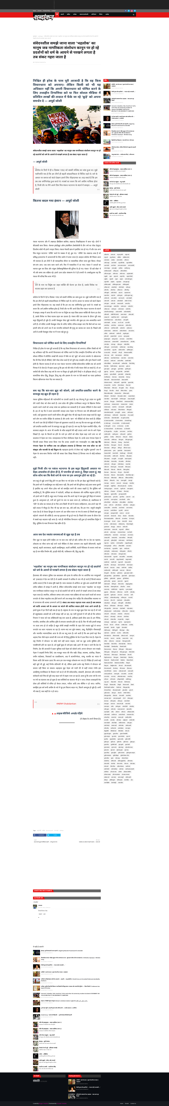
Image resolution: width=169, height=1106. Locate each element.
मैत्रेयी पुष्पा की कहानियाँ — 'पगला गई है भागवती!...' (53, 965)
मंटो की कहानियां (120, 543)
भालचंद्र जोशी (106, 537)
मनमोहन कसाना (115, 551)
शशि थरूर (106, 679)
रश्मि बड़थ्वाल (112, 606)
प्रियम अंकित (131, 516)
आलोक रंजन (115, 331)
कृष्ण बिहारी (126, 371)
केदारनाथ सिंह (121, 377)
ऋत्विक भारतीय (122, 350)
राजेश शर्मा (106, 619)
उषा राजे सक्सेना (114, 347)
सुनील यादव (125, 742)
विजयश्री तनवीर (123, 646)
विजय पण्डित (114, 644)
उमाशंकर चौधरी (115, 341)
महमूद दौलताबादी (120, 559)
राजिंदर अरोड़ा (125, 611)
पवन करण (116, 488)
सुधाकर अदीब (120, 739)
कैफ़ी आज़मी (106, 380)
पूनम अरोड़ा (115, 497)
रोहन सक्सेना (124, 627)
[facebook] (126, 11)
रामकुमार (127, 619)
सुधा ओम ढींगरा (121, 736)
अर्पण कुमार (106, 303)
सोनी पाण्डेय (130, 761)
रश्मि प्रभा (106, 606)
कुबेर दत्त (128, 366)
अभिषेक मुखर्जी (126, 284)
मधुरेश (121, 548)
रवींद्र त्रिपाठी (119, 600)
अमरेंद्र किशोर (114, 287)
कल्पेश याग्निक (120, 361)
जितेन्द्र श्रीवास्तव (121, 410)
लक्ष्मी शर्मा (113, 633)
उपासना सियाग (129, 339)
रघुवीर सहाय (113, 595)
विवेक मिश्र (131, 657)
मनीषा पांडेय (106, 554)
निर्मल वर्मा (113, 469)
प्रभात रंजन (106, 510)
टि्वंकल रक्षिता (123, 415)
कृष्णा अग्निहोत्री (113, 374)
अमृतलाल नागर (127, 292)
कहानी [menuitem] (62, 14)
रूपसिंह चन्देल (124, 625)
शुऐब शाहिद (125, 690)
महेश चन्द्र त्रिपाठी (121, 565)
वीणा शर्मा (121, 665)
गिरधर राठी (128, 385)
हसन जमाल (113, 777)
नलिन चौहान (128, 461)
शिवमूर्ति (119, 684)
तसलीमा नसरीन (107, 434)
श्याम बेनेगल (128, 695)
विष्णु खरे (128, 663)
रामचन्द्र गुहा (106, 622)
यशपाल (128, 586)
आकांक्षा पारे (106, 317)
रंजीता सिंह (132, 592)
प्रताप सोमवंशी (122, 499)
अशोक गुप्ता (114, 309)
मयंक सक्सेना (129, 557)
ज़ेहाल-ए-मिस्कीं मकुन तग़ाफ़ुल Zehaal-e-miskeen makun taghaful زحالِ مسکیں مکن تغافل (64, 1001)
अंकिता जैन (106, 254)
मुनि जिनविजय (126, 578)
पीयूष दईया (106, 494)
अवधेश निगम (116, 306)
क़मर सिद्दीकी (106, 782)
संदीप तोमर (113, 709)
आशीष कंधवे (111, 333)
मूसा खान (114, 581)
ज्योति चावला (130, 412)
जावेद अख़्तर (113, 410)
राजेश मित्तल (126, 616)
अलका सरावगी (120, 303)
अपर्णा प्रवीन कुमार (128, 279)
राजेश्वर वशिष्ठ (113, 619)
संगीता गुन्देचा (113, 701)
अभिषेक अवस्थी (107, 284)
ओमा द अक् (106, 355)
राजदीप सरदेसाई (116, 611)
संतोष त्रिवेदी (125, 706)
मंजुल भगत (106, 543)
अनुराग (116, 279)
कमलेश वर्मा (113, 361)
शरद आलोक (123, 674)
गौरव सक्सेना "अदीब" (122, 396)
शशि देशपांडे (112, 679)
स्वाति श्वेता (121, 769)
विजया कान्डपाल (107, 649)
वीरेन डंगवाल (122, 668)
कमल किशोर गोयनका (115, 358)
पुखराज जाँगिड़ (114, 494)
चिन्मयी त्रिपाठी (119, 401)
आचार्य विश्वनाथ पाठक (108, 320)
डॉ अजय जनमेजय (119, 420)
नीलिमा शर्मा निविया (129, 478)
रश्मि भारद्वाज (120, 606)
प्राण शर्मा (127, 513)
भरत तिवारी (129, 532)
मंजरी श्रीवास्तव (129, 540)
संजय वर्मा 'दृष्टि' (120, 704)
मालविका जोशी (107, 570)
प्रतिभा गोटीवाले (107, 502)
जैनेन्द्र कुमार (129, 410)
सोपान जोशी (106, 763)
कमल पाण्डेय (130, 358)
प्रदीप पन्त (111, 505)
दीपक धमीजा (126, 445)
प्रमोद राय (126, 510)
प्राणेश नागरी (106, 516)
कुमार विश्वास (120, 369)
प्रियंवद (119, 516)
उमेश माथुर (113, 344)
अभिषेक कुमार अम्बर (117, 284)
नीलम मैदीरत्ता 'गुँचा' (130, 475)
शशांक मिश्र (130, 676)
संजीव (112, 706)
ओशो (112, 355)
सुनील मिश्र (119, 742)
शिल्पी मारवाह (127, 682)
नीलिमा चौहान (114, 478)
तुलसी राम (129, 434)
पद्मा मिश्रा (130, 486)
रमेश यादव (106, 600)
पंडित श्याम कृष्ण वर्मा (122, 486)
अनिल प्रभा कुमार (107, 273)
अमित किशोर (121, 287)
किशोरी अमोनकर (114, 366)
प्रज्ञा (133, 497)
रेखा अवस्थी (106, 627)
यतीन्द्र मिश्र (123, 586)
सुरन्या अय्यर (114, 747)
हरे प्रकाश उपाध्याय (125, 774)
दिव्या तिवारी (126, 442)
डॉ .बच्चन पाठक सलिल (108, 420)
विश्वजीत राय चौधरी (114, 660)
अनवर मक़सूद (107, 268)
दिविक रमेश (114, 442)
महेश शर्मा (106, 567)
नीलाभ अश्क (106, 478)
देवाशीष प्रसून (122, 453)
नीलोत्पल (106, 480)
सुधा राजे (128, 736)
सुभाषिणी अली (113, 744)
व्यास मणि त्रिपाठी (107, 671)
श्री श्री (124, 698)
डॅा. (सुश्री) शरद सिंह (125, 418)
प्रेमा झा (130, 521)
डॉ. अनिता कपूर (107, 423)
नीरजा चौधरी (126, 472)
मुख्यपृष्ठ (35, 36)
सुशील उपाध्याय (121, 753)
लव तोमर (119, 633)
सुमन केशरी (127, 744)
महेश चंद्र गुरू (113, 565)
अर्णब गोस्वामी (120, 301)
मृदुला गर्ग (126, 581)
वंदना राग (112, 638)
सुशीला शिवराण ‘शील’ (125, 755)
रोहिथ (128, 630)
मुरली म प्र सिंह (107, 581)
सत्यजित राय (114, 714)
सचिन (112, 712)
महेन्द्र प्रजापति (127, 562)
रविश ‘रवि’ (113, 600)
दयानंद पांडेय (106, 439)
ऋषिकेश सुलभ (130, 350)
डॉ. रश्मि (127, 426)
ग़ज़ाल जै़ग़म (120, 782)
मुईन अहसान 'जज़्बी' (128, 573)
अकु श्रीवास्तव (112, 257)
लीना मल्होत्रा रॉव (107, 635)
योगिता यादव (119, 592)
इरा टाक (120, 336)
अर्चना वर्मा (113, 301)
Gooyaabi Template (62, 1103)
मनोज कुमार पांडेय (122, 554)
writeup (40, 36)
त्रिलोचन (130, 437)
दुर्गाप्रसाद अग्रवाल (107, 450)
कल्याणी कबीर (128, 361)
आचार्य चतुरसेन (124, 317)
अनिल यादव (115, 273)
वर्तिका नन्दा (111, 641)
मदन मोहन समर (107, 548)
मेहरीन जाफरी (107, 584)
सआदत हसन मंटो (121, 709)
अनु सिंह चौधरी (130, 273)
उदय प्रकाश (122, 339)
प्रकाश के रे (128, 497)
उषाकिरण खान (122, 347)
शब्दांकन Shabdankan (66, 704)
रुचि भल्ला (117, 625)
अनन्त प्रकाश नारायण (122, 265)
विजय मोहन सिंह (122, 644)
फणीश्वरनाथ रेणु (121, 524)
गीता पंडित (112, 390)
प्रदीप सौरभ (125, 505)
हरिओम (120, 772)
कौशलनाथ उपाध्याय (108, 382)
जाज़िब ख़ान (106, 410)
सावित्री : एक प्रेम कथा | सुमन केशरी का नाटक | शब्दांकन (54, 972)
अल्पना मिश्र (127, 303)
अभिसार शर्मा (106, 287)
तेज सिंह (112, 437)
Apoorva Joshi (49, 830)
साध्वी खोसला (120, 728)
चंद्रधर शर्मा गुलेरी (114, 399)
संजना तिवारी (126, 701)
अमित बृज (128, 287)
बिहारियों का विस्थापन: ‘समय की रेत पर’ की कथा (123, 140)
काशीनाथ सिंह (124, 363)
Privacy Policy (46, 11)
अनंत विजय (113, 265)
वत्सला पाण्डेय (125, 638)
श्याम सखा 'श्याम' (107, 698)
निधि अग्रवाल (127, 467)
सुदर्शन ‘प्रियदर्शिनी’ (124, 733)
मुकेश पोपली (124, 576)
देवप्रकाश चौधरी (107, 453)
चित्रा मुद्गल (112, 401)
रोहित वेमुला (122, 630)
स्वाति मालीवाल (114, 769)
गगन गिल (114, 385)
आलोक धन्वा (129, 328)
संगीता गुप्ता (120, 701)
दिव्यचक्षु (120, 442)
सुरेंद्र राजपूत (121, 747)
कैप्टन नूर (128, 377)
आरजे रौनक (113, 325)
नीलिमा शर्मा (121, 478)
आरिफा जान (106, 328)
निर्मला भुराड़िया (126, 469)
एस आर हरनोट (107, 352)
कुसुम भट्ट (106, 371)
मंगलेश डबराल (121, 540)
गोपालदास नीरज (118, 393)
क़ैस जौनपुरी (113, 782)
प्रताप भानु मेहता (114, 499)
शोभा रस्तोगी (121, 695)
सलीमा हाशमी (128, 725)
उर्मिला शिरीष (126, 344)
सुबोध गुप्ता (132, 742)
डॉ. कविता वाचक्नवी (125, 423)
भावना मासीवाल (122, 537)
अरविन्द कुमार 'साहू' (128, 295)
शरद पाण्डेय (106, 676)
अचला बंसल (106, 260)
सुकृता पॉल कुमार (107, 733)
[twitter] (129, 11)
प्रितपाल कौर (113, 516)
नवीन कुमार (113, 464)
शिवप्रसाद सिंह (112, 684)
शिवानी (132, 684)
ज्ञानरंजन (123, 412)
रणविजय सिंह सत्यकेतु (114, 597)
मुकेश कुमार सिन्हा (107, 576)
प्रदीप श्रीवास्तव (118, 505)
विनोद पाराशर (107, 655)
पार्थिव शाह (106, 491)
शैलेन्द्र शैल (115, 695)
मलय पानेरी (112, 559)
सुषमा (112, 758)
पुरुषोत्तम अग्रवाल (107, 497)
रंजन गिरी (126, 592)
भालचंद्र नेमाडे (114, 537)
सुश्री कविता (106, 758)
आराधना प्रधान (120, 325)
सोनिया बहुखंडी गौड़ (121, 761)
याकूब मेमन (121, 589)
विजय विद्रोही (106, 646)
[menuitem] (57, 14)
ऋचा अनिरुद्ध (130, 347)
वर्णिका (105, 641)
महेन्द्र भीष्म (106, 565)
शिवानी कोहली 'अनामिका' (109, 687)
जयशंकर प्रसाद (107, 407)
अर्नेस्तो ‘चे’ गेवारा (128, 301)
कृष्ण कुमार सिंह (119, 371)
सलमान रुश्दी (114, 725)
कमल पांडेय (123, 358)
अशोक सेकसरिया (127, 312)
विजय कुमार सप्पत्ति (126, 641)
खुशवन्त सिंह (130, 382)
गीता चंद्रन (132, 388)
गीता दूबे (105, 390)
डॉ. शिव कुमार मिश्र (108, 431)
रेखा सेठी (112, 627)
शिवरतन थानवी (126, 684)
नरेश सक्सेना (121, 461)
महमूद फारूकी (128, 559)
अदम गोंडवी (106, 265)
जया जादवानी (121, 407)
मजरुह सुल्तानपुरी (107, 546)
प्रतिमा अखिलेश (123, 502)
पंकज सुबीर (106, 486)
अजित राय (126, 260)
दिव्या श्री (120, 445)
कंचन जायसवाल (118, 355)
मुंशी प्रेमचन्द (119, 573)
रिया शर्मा (106, 625)
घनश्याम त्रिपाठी (131, 396)
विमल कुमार (116, 657)
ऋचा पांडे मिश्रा (107, 350)
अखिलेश (119, 257)
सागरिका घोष (113, 728)
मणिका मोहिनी (121, 546)
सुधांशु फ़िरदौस (113, 739)
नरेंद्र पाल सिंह (114, 461)
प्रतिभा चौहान (115, 502)
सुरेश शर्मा (113, 750)
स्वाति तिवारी (106, 769)
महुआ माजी (120, 562)
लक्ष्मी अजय (106, 633)
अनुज (110, 276)
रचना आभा (120, 595)
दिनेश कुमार (121, 439)
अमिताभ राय (119, 290)
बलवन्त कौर (114, 529)
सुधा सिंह (106, 739)
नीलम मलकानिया (120, 475)
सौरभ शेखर (132, 763)
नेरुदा (118, 480)
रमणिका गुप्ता (123, 597)
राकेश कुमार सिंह (107, 608)
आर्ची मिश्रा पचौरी (114, 328)
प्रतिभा (128, 499)
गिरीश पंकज (114, 388)
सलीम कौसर (121, 725)
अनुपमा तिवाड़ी (129, 276)
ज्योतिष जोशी (115, 415)
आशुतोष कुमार (126, 333)
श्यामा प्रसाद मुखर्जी (117, 698)
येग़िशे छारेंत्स (112, 592)
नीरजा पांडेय (106, 475)
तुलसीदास (106, 437)
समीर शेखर (119, 720)
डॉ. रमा (113, 426)
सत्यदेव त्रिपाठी (122, 714)
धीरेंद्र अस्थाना (129, 456)
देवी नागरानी (129, 453)
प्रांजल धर (122, 513)
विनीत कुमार (121, 649)
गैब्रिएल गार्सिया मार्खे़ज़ (108, 393)
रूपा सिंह (131, 625)
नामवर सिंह (128, 464)
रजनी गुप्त (106, 597)
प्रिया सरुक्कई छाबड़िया (108, 518)
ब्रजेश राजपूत (113, 532)
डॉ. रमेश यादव (120, 426)
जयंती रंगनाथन (107, 404)
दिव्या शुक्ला (113, 445)
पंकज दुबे (130, 480)
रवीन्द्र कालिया (127, 600)
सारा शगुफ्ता (128, 728)
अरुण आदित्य (113, 298)
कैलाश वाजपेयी (125, 380)
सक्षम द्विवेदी (106, 712)
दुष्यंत (114, 450)
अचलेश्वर (113, 260)
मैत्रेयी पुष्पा (114, 584)
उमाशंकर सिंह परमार (124, 341)
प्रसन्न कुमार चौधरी (114, 513)
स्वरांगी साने (128, 766)
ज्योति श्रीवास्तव (107, 415)
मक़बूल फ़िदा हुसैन (128, 543)
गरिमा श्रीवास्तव (121, 385)
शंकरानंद (115, 671)
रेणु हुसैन (118, 627)
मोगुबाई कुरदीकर (129, 584)
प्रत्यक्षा (105, 505)
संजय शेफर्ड (127, 704)
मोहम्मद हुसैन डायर (114, 586)
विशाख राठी (106, 660)
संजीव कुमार (118, 706)
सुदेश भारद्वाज (107, 736)
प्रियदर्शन (124, 516)
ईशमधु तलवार (115, 339)
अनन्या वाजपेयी (131, 265)
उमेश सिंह (132, 341)
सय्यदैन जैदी (131, 720)
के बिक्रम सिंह (127, 374)
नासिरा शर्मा (106, 467)
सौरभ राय (126, 763)
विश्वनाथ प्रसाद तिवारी (108, 663)
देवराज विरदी (115, 453)
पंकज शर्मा (119, 483)
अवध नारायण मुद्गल (108, 306)
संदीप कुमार (106, 709)
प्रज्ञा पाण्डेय (106, 499)
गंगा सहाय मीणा (107, 385)
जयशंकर (131, 404)
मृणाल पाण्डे (120, 581)
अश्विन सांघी (106, 314)
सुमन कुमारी (121, 744)
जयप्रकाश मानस (124, 404)
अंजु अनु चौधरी (120, 254)
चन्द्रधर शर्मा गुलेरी (131, 399)
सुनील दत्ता (113, 742)
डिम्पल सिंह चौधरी (115, 418)
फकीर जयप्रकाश (113, 524)
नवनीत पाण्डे (106, 464)
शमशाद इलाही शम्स (108, 674)
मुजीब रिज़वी (112, 578)
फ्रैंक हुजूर (113, 527)
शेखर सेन (119, 693)
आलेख (43, 830)
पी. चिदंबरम (119, 491)
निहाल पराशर (113, 472)
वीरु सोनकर (115, 668)
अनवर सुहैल (114, 268)
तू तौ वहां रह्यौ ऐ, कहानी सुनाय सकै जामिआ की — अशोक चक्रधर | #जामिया (59, 1008)
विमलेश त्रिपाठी (123, 657)
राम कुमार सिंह (120, 619)
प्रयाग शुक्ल (106, 513)
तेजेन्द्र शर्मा (125, 437)
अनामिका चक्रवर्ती (107, 271)
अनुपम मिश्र (122, 276)
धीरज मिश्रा (122, 456)
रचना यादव (126, 595)
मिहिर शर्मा (128, 570)
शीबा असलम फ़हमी (116, 690)
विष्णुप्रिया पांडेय (113, 665)
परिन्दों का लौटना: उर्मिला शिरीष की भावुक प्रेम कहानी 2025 (124, 148)
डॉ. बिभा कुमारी (107, 426)
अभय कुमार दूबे (126, 282)
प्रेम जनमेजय (124, 518)
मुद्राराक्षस (119, 578)
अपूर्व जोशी (39, 830)
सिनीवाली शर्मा (113, 731)
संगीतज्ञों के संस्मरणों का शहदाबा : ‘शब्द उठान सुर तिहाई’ (123, 99)
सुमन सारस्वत (106, 747)
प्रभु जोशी (120, 510)
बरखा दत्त (119, 527)
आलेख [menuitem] (107, 14)
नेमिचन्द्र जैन (112, 480)
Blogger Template (43, 1103)
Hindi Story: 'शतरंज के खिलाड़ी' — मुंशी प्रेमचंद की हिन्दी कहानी (56, 1015)
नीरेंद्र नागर (113, 475)
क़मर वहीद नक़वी (116, 363)
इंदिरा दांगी (106, 336)
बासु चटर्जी (121, 529)
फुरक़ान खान (106, 527)
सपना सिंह (112, 720)
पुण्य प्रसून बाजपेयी (122, 494)
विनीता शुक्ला (106, 652)
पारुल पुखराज (130, 488)
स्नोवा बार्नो (106, 766)
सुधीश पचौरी (127, 739)
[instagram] (132, 11)
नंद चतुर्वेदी (114, 459)
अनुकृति (105, 276)
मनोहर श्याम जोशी (107, 557)
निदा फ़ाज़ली (120, 467)
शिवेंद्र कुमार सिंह (126, 687)
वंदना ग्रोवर (106, 638)
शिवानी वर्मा (119, 687)
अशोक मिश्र (128, 309)
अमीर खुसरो (106, 292)
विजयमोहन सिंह (115, 646)
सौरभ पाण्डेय (119, 763)
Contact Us (133, 1103)
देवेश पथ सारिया (107, 456)
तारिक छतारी (122, 434)
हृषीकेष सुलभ (112, 780)
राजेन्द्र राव (106, 616)
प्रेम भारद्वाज (131, 518)
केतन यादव (114, 377)
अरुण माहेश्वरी (129, 298)
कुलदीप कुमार (128, 369)
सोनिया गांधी (113, 761)
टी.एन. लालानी (130, 415)
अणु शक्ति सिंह (121, 263)
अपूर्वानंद (112, 282)
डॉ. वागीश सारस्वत (118, 429)
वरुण (131, 638)
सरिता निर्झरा (114, 723)
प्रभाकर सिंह (114, 508)
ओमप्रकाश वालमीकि (128, 352)
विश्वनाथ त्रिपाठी (130, 660)
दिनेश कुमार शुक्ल (128, 439)
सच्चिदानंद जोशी (130, 712)
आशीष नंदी (119, 333)
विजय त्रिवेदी (106, 644)
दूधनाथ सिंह (120, 450)
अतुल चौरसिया (129, 263)
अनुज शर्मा (116, 276)
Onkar (40, 905)
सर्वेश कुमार (129, 723)
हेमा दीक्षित (126, 780)
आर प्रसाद (114, 322)
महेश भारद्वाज (129, 565)
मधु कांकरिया (115, 548)
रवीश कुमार (114, 603)
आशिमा (105, 333)
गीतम (127, 388)
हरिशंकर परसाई (107, 774)
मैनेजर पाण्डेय (121, 584)
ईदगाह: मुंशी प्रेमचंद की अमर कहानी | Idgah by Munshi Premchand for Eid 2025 (62, 951)
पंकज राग (113, 483)
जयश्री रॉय (114, 407)
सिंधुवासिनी (106, 731)
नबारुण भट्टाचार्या (128, 459)
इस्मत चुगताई (126, 336)
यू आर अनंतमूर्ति (129, 589)
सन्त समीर (106, 720)
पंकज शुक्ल (125, 483)
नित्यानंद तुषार (113, 467)
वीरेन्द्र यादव (129, 668)
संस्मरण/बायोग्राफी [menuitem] (84, 14)
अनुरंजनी (111, 279)
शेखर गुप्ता (114, 693)
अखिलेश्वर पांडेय (126, 257)
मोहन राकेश (106, 586)
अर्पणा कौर (113, 303)
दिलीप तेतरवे (106, 442)
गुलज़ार (130, 390)
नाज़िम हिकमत (121, 464)
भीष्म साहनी (129, 537)
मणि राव (114, 546)
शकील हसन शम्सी (122, 671)
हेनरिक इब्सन (119, 780)
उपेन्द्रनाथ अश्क (107, 341)
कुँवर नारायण (121, 366)
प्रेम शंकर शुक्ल (107, 521)
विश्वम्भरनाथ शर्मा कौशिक (119, 663)
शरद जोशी (130, 674)
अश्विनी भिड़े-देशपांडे (115, 314)
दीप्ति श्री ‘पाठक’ (127, 448)
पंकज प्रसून (106, 483)
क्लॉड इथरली (116, 382)
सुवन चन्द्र (126, 750)
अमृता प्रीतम (106, 295)
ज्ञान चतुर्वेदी (117, 412)
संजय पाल (113, 704)
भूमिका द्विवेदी (114, 540)
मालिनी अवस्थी (115, 570)
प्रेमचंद (119, 521)
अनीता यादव (122, 273)
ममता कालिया (122, 557)
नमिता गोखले (106, 461)
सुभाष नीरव (106, 744)
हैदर (132, 780)
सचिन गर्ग (117, 712)
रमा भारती (130, 597)
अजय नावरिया (119, 260)
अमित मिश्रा (113, 290)
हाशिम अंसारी (128, 777)
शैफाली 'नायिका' (127, 693)
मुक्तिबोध (106, 578)
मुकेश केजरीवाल (116, 576)
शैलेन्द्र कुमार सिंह (107, 695)
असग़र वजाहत (123, 314)
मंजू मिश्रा (112, 543)
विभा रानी (129, 655)
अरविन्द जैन (106, 298)
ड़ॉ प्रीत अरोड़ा (107, 418)
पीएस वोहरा (126, 491)
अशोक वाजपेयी (119, 312)
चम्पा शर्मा (106, 401)
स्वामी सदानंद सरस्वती (130, 769)
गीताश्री (117, 390)
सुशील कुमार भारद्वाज (130, 753)
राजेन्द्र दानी (106, 614)
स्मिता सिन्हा (112, 766)
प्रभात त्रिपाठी (121, 508)
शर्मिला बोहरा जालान (121, 676)
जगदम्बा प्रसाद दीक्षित (129, 401)
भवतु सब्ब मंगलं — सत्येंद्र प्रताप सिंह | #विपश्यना (123, 154)
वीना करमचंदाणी (128, 665)
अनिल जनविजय (124, 271)
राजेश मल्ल (119, 616)
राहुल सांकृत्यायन (127, 622)
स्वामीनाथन (106, 772)
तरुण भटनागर (122, 431)
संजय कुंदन (106, 704)
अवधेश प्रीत (130, 306)
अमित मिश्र (106, 290)
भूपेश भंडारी (106, 540)
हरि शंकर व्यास (113, 772)
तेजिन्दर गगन (118, 437)
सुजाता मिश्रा (115, 733)
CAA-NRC (56, 830)
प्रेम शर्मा (113, 521)
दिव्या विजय (106, 445)
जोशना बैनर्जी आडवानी (108, 412)
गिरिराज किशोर (107, 388)
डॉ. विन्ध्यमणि (127, 429)
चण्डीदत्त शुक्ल (123, 399)
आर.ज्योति (127, 322)
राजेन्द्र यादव (126, 614)
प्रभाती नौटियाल (114, 510)
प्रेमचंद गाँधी (124, 521)
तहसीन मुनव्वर (115, 434)
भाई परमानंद (115, 535)
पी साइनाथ (113, 491)
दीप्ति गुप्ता (114, 448)
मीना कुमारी (106, 573)
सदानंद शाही (120, 717)
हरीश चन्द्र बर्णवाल (116, 774)
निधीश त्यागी (106, 469)
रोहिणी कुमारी (115, 630)
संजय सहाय (106, 706)
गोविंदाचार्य (106, 396)
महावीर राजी (113, 562)
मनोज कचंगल (113, 554)
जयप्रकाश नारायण (115, 404)
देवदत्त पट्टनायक (127, 450)
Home (34, 11)
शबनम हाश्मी (130, 671)
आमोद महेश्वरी (107, 322)
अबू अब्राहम (118, 282)
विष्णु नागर (106, 665)
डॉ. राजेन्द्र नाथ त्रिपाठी (108, 429)
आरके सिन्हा (106, 325)
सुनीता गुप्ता (106, 742)
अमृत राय (120, 292)
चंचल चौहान (106, 399)
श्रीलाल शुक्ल (130, 698)
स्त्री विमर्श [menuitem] (93, 14)
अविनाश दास (106, 309)
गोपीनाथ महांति (126, 393)
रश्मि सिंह (127, 606)
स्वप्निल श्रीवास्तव (120, 766)
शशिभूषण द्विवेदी (120, 679)
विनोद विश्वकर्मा (123, 655)
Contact (54, 11)
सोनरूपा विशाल (125, 758)
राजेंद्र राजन (132, 611)
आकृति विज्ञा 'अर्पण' (115, 317)
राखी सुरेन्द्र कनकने (107, 611)
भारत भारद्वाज (123, 535)
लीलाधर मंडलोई (116, 635)
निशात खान (106, 472)
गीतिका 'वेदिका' (124, 390)
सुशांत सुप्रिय (113, 753)
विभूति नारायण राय (107, 657)
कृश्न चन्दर (112, 371)
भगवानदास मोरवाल (121, 532)
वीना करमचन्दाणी (107, 668)
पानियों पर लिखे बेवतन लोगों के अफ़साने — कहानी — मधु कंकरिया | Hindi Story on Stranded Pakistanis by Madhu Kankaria (70, 980)
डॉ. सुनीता (116, 431)
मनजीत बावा (126, 548)
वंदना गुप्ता (132, 635)
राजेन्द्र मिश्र (120, 614)
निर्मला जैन (119, 469)
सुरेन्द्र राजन (106, 750)
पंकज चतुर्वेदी (123, 480)
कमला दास (106, 361)
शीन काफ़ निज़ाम (107, 690)
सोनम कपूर (117, 758)
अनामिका (120, 268)
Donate (39, 11)
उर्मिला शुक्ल (106, 347)
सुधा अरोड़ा (114, 736)
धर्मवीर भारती (115, 456)
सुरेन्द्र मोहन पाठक (129, 747)
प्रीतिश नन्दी (118, 518)
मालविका (130, 567)
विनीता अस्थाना (129, 649)
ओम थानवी (114, 352)
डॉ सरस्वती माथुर (128, 420)
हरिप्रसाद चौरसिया (127, 772)
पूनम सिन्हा (122, 497)
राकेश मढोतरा (129, 608)
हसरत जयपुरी (120, 777)
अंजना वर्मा (113, 254)
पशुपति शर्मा (122, 488)
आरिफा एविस (128, 325)
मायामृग (118, 567)
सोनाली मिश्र (106, 761)
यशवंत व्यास (106, 589)
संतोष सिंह (132, 706)
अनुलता (121, 279)
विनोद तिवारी (131, 652)
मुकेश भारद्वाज (131, 576)
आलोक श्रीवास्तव (123, 331)
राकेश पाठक (115, 608)
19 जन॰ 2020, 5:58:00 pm (44, 907)
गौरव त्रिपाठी (113, 396)
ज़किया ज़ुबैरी (128, 407)
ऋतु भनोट (114, 350)
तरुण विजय (129, 431)
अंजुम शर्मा (127, 254)
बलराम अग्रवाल (107, 529)
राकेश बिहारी (122, 608)
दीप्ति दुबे (119, 448)
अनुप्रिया (105, 279)
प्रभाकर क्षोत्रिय (107, 508)
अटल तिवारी (113, 263)
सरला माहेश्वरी (107, 723)
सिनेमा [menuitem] (100, 14)
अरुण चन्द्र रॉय (121, 298)
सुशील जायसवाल (107, 755)
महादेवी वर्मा (106, 562)
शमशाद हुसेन (116, 674)
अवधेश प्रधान (123, 306)
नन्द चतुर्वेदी (120, 459)
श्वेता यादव (106, 701)
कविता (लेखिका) (107, 363)
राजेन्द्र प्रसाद (113, 614)
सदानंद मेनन (113, 717)
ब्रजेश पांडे (106, 532)
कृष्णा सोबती (120, 374)
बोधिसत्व (127, 529)
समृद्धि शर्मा (125, 720)
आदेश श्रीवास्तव (118, 320)
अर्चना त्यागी (106, 301)
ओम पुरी (120, 352)
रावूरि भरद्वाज (113, 622)
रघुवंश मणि (106, 595)
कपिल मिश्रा (126, 355)
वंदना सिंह (118, 638)
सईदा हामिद (129, 709)
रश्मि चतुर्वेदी (120, 603)
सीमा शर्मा (127, 731)
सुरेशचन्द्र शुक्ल (119, 750)
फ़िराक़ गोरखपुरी (130, 524)
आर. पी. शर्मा (120, 322)
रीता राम (111, 625)
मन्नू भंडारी (115, 557)
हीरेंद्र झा (105, 780)
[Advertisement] (84, 5)
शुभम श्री (131, 690)
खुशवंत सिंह (123, 382)
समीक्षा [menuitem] (74, 14)
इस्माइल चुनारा (107, 339)
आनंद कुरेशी (125, 320)
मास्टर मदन (122, 570)
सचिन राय (123, 712)
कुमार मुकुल (113, 369)
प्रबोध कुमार (132, 505)
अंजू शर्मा (106, 257)
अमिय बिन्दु (126, 290)
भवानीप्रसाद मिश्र (107, 535)
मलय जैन (106, 559)
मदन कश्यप (128, 546)
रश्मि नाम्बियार (128, 603)
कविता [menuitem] (68, 14)
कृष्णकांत (106, 374)
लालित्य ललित (125, 633)
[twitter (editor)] (135, 11)
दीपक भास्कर (106, 448)
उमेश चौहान (106, 344)
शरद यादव (113, 676)
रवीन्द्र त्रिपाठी (106, 603)
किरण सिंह (106, 366)
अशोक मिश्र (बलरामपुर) (109, 312)
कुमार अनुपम (106, 369)
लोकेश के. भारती (124, 635)
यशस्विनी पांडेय (114, 589)
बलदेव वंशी (125, 527)
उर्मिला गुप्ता (119, 344)
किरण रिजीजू (131, 363)
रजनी (132, 595)
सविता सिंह (106, 728)
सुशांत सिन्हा (106, 753)
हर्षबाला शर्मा (106, 777)
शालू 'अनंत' (106, 682)
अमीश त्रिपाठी (113, 292)
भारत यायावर (130, 535)
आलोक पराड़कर (107, 331)
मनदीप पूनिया (106, 551)
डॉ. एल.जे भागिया (116, 423)
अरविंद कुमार (119, 295)
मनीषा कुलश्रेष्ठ (122, 551)
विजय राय (129, 644)
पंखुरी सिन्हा (113, 486)
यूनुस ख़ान (106, 592)
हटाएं (44, 914)
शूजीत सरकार (107, 693)
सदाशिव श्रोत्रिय (128, 717)
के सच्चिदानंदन (107, 377)
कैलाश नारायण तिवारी (115, 380)
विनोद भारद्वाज (115, 655)
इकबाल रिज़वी (113, 336)
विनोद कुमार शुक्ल (123, 652)
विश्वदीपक (123, 660)
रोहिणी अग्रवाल (107, 630)
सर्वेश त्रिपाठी (106, 725)
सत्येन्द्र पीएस (106, 717)
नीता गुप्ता (120, 472)
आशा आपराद (131, 331)
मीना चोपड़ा (113, 573)
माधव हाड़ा (112, 567)
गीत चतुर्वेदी (121, 388)
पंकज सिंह (132, 483)
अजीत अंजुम (106, 263)
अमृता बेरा (113, 295)
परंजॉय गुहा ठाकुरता (108, 488)
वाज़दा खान (118, 641)
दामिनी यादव (114, 439)
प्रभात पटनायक (129, 508)
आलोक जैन (122, 328)
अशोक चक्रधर (121, 309)
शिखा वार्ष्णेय (113, 682)
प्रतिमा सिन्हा (130, 502)
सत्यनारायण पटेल (130, 714)
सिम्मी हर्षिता (120, 731)
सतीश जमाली (106, 714)
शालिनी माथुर (128, 679)
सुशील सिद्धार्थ (115, 755)
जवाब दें (40, 914)
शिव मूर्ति (106, 684)
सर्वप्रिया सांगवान (122, 723)
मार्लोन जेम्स (124, 567)
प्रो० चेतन (106, 524)
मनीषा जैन (129, 551)
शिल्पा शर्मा (120, 682)
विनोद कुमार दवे (115, 652)
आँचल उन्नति (131, 314)
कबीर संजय (106, 358)
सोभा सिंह (113, 763)
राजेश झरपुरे (112, 616)
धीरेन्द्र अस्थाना (107, 459)
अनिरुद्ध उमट (115, 271)
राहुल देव (120, 622)
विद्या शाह (115, 649)
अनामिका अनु (127, 268)
